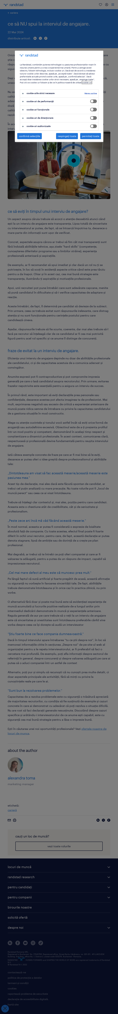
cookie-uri (87, 82)
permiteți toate (90, 136)
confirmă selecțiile (29, 136)
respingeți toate (67, 136)
